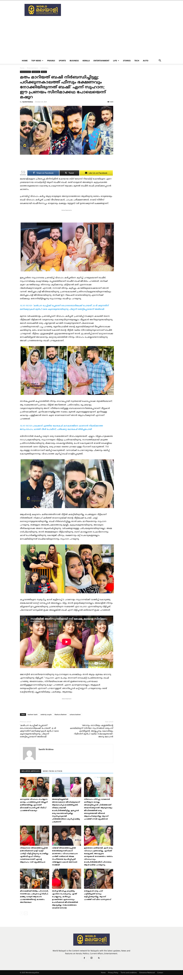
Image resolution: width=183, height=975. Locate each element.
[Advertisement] (114, 10)
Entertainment (101, 60)
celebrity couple (46, 714)
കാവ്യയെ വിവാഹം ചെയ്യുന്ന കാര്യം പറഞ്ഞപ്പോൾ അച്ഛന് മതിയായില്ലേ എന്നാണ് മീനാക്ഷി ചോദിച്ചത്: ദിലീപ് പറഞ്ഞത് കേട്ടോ (34, 805)
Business (74, 60)
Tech (136, 60)
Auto (145, 60)
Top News (36, 60)
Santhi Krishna (27, 102)
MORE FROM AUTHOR (52, 771)
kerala (86, 60)
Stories (127, 60)
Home (25, 60)
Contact (160, 972)
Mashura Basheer (61, 714)
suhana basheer (75, 714)
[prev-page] (21, 913)
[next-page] (26, 913)
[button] (160, 61)
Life (115, 60)
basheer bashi (33, 714)
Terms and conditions (129, 972)
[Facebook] (84, 958)
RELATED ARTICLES (31, 771)
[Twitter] (98, 958)
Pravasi (51, 60)
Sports (62, 60)
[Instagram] (91, 958)
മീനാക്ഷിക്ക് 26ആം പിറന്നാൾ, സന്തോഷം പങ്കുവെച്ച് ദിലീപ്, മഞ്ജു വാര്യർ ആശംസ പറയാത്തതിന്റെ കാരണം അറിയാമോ (34, 897)
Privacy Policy (113, 972)
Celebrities (35, 72)
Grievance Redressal (147, 972)
